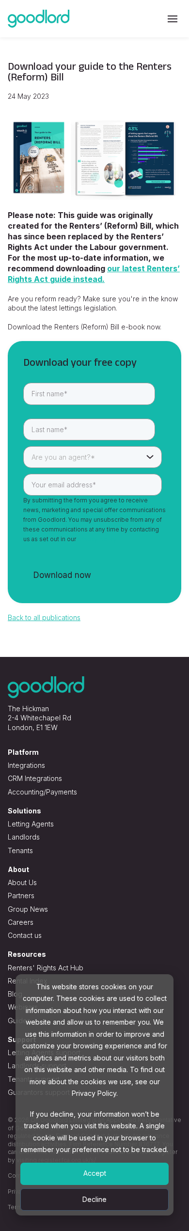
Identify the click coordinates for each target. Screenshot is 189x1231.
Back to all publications (44, 617)
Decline (94, 1199)
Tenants (20, 850)
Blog (15, 994)
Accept (94, 1173)
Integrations (26, 765)
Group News (28, 909)
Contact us (25, 935)
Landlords (24, 837)
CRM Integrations (35, 778)
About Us (22, 882)
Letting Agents (31, 824)
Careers (20, 922)
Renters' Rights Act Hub (45, 968)
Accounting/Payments (42, 792)
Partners (21, 895)
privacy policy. (98, 539)
